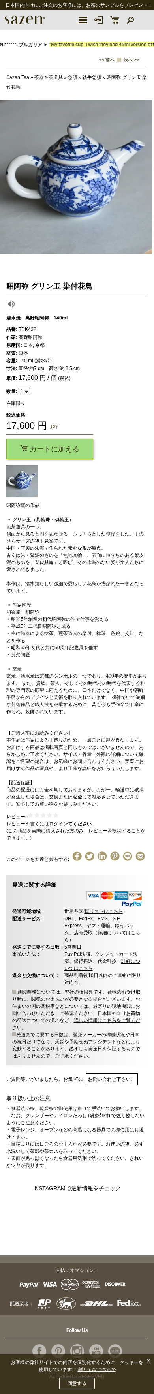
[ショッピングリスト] (114, 20)
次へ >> (132, 60)
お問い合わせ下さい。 (111, 1079)
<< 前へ (107, 60)
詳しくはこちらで (97, 1369)
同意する (77, 1383)
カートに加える (53, 449)
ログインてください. (71, 824)
